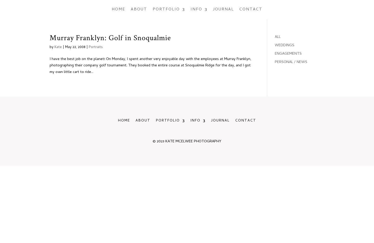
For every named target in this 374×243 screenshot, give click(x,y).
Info (196, 9)
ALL (278, 37)
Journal (223, 9)
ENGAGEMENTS (288, 54)
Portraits (96, 47)
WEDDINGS (284, 45)
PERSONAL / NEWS (291, 62)
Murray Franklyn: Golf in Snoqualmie (110, 38)
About (139, 9)
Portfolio (166, 9)
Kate (58, 47)
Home (118, 9)
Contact (250, 9)
